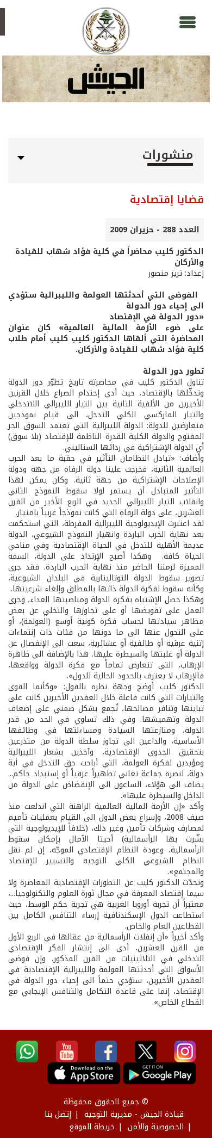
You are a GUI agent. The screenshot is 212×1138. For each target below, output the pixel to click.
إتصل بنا (58, 1114)
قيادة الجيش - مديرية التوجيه (134, 1114)
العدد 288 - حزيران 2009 (154, 229)
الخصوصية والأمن (156, 1127)
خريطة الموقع (92, 1127)
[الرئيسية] (106, 31)
